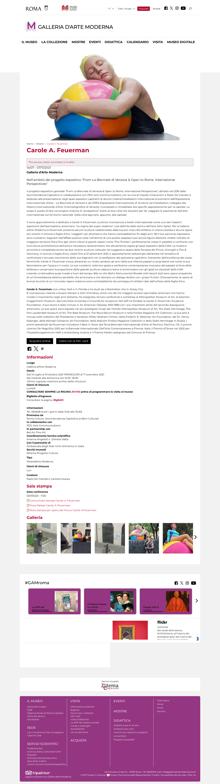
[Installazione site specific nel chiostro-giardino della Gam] (42, 543)
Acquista (143, 8)
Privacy (113, 775)
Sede (31, 727)
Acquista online (40, 341)
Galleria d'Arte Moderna (75, 27)
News (160, 704)
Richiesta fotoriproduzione (42, 758)
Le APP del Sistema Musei (40, 608)
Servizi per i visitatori (82, 713)
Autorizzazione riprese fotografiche (46, 764)
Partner (161, 711)
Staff (29, 710)
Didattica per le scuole (126, 725)
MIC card (75, 716)
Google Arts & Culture (151, 608)
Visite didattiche (79, 719)
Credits (155, 775)
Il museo (29, 42)
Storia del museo (36, 706)
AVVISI (76, 391)
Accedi (156, 8)
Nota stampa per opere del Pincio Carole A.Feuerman (63, 510)
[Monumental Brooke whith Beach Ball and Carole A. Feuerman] (144, 538)
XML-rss (192, 775)
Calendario (138, 42)
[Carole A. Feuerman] (76, 543)
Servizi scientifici (42, 743)
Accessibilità (77, 728)
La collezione (54, 42)
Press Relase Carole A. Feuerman (50, 505)
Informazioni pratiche (82, 706)
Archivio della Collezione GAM (44, 751)
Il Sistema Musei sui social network (96, 607)
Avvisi (160, 707)
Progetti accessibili (124, 739)
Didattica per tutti (124, 728)
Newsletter (33, 719)
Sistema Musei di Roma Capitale (45, 713)
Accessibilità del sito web (173, 775)
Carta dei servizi (36, 716)
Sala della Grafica (36, 761)
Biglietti (58, 400)
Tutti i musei (125, 8)
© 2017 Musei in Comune (93, 775)
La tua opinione (79, 732)
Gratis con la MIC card (73, 341)
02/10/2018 (174, 633)
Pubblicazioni (35, 748)
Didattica (114, 42)
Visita (158, 42)
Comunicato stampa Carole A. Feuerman (55, 500)
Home (30, 143)
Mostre (78, 42)
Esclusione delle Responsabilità (134, 775)
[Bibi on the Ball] (178, 543)
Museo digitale (181, 42)
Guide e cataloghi (80, 725)
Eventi (95, 42)
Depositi (32, 754)
